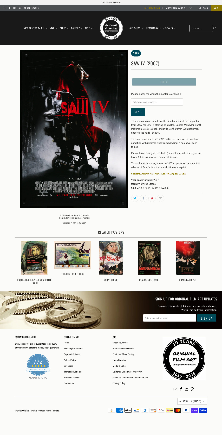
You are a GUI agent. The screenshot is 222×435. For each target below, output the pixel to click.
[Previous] (20, 263)
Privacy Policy (119, 383)
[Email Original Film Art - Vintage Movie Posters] (3, 8)
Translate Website (72, 372)
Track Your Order (120, 343)
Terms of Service (71, 377)
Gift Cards (68, 366)
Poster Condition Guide (123, 348)
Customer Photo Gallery (123, 354)
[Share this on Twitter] (134, 198)
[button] (36, 28)
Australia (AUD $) (176, 8)
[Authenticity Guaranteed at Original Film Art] (15, 381)
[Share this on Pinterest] (152, 198)
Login (205, 8)
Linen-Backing (119, 360)
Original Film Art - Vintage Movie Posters (40, 411)
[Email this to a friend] (160, 198)
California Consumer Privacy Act (127, 372)
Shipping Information (73, 348)
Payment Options (72, 354)
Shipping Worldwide (111, 2)
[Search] (215, 28)
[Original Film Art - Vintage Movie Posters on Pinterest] (19, 8)
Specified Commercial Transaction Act (130, 377)
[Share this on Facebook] (143, 198)
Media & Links (119, 366)
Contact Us (69, 383)
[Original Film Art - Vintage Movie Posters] (111, 28)
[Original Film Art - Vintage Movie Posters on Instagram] (14, 8)
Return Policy (70, 360)
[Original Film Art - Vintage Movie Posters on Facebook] (9, 8)
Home (66, 343)
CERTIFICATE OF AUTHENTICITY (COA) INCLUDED (158, 173)
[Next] (202, 263)
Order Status (31, 8)
